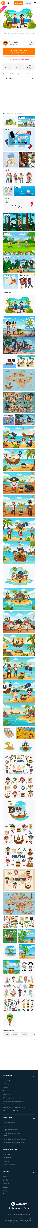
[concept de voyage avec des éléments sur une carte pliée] (18, 150)
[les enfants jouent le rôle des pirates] (18, 359)
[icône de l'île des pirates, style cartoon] (9, 838)
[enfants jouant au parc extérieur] (18, 302)
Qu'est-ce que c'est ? (23, 74)
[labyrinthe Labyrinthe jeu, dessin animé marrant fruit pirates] (12, 825)
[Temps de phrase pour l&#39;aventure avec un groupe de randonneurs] (11, 335)
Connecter (28, 3)
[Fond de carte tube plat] (11, 170)
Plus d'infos (8, 77)
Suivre (31, 44)
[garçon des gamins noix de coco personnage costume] (24, 1171)
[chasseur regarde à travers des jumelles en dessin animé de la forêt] (18, 260)
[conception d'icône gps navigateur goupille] (13, 229)
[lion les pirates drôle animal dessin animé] (27, 1041)
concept (24, 1186)
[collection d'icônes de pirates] (9, 1171)
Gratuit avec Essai (19, 51)
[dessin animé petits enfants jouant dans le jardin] (18, 281)
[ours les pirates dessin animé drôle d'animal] (8, 486)
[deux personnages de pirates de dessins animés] (18, 380)
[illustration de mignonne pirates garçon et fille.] (10, 1118)
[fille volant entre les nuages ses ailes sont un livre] (10, 319)
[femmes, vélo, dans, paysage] (11, 132)
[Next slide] (30, 1186)
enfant (15, 1186)
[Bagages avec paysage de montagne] (10, 120)
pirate (7, 1186)
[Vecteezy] (3, 3)
